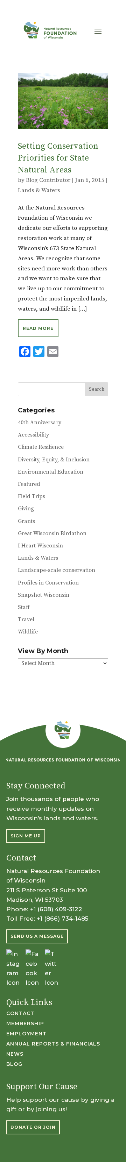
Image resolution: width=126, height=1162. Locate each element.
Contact (20, 1013)
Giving (26, 508)
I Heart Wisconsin (40, 545)
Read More (38, 328)
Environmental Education (50, 471)
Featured (29, 484)
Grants (26, 521)
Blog (14, 1064)
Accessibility (33, 434)
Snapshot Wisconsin (43, 594)
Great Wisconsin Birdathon (52, 533)
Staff (24, 607)
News (14, 1054)
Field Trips (31, 496)
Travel (26, 619)
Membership (25, 1024)
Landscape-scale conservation (56, 570)
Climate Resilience (41, 447)
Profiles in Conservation (48, 582)
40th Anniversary (39, 422)
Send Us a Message (37, 936)
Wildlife (28, 631)
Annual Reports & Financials (53, 1044)
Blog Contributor (48, 180)
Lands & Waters (39, 190)
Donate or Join (33, 1127)
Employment (26, 1034)
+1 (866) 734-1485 (62, 918)
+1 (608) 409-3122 (56, 909)
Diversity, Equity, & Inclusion (54, 459)
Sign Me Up (25, 835)
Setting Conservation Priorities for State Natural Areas (58, 158)
